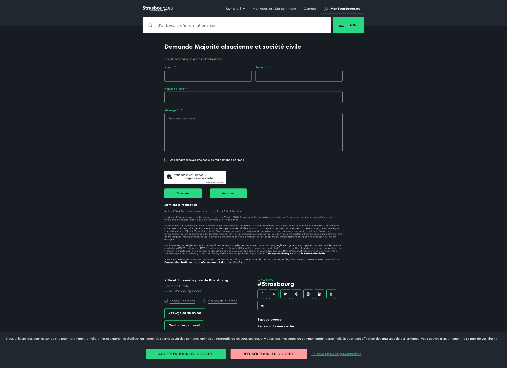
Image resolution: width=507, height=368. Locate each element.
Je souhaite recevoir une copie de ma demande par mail (207, 160)
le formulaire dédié (313, 253)
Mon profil (234, 8)
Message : (173, 110)
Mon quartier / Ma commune (274, 8)
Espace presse (269, 319)
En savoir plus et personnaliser (336, 354)
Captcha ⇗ (215, 182)
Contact (310, 8)
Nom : (170, 67)
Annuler (228, 193)
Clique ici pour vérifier (199, 178)
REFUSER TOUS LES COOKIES (269, 353)
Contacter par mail (184, 325)
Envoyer (183, 193)
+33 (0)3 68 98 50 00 (185, 313)
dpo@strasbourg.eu (280, 253)
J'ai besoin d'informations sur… (188, 25)
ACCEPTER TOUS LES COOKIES (185, 353)
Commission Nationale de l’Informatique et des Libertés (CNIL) (204, 262)
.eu (345, 8)
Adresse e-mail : (177, 89)
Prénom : (263, 67)
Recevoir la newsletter (275, 326)
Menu (354, 25)
